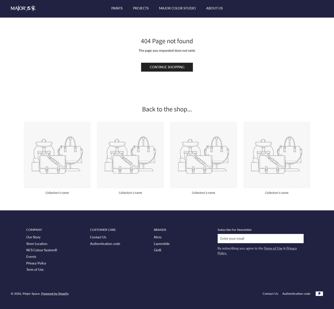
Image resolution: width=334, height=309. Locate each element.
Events (31, 257)
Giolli (157, 250)
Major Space (31, 293)
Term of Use (35, 270)
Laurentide (162, 244)
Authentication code (105, 244)
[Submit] (298, 238)
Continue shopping (167, 67)
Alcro (158, 237)
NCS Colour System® (41, 250)
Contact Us (98, 237)
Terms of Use (273, 248)
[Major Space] (23, 8)
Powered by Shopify (55, 293)
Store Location (36, 244)
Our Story (33, 237)
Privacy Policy (36, 263)
